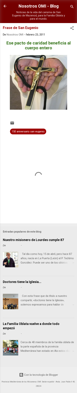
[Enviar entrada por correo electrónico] (12, 124)
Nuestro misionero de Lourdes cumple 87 (33, 240)
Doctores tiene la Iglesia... (22, 282)
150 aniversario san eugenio (28, 131)
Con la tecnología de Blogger (40, 374)
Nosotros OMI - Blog (38, 6)
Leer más (67, 270)
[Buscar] (72, 7)
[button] (72, 29)
